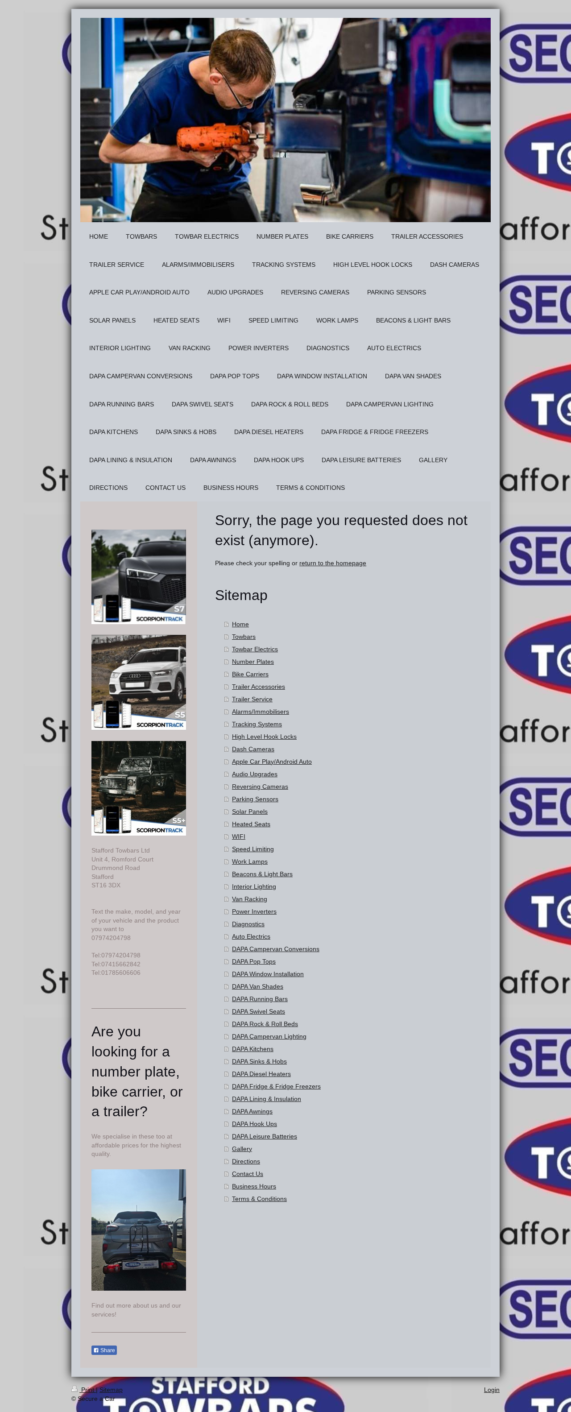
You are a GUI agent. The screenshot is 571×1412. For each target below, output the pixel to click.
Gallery (242, 1148)
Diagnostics (248, 924)
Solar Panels (250, 811)
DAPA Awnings (252, 1111)
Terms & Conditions (259, 1198)
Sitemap (111, 1389)
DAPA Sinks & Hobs (259, 1061)
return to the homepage (332, 563)
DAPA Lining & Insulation (266, 1098)
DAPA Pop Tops (254, 961)
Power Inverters (254, 911)
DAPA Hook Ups (254, 1123)
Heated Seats (251, 824)
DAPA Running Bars (260, 998)
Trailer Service (252, 699)
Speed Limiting (253, 849)
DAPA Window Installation (268, 973)
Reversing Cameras (260, 786)
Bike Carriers (250, 674)
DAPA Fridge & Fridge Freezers (276, 1086)
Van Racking (249, 899)
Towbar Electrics (255, 649)
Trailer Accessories (258, 686)
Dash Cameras (253, 749)
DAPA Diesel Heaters (261, 1073)
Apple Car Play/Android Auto (272, 761)
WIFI (238, 836)
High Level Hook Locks (264, 736)
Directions (246, 1161)
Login (492, 1389)
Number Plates (253, 661)
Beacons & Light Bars (262, 874)
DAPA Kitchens (252, 1048)
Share (107, 1350)
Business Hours (254, 1186)
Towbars (244, 636)
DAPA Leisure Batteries (264, 1136)
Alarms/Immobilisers (260, 711)
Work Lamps (250, 861)
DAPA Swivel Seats (258, 1011)
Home (240, 624)
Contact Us (247, 1173)
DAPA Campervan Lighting (269, 1036)
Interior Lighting (254, 886)
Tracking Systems (257, 724)
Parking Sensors (255, 799)
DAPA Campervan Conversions (275, 948)
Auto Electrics (251, 936)
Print (87, 1389)
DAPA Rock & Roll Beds (265, 1023)
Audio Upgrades (254, 774)
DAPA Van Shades (257, 986)
